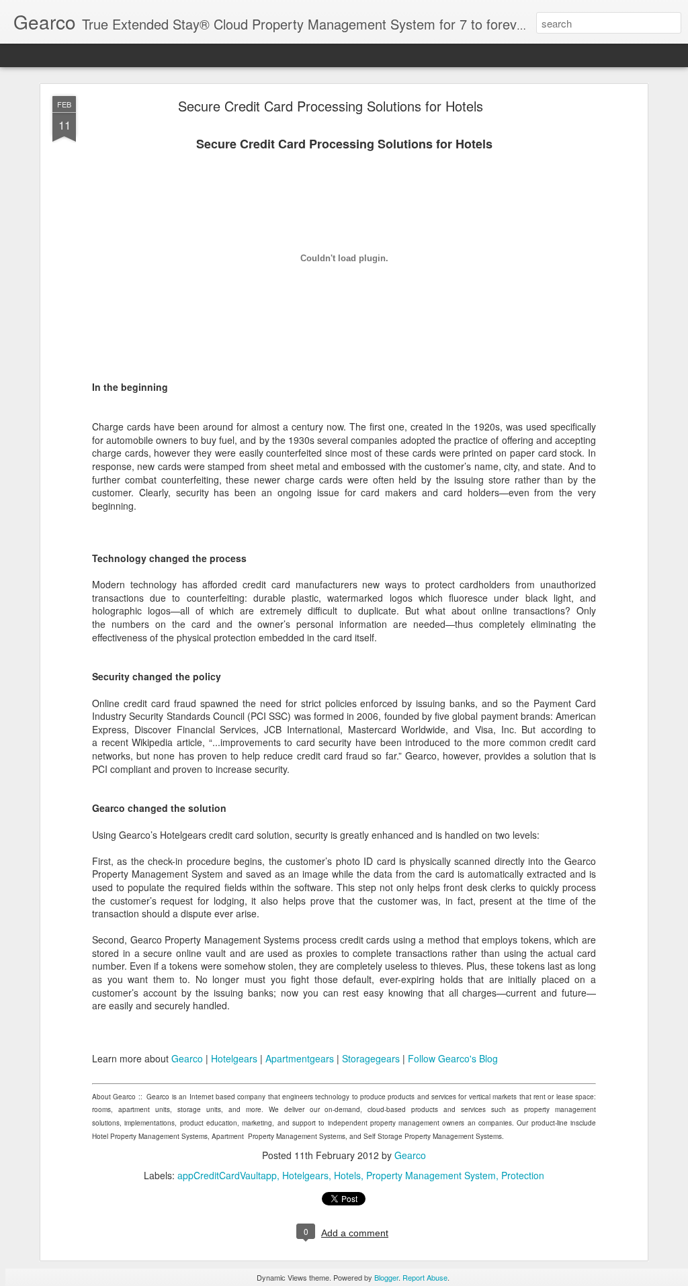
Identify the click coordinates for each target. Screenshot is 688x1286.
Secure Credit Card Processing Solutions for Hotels (330, 106)
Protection (522, 1175)
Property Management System (431, 1175)
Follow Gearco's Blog (453, 1058)
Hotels (347, 1175)
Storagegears (371, 1058)
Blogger (386, 1277)
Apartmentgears (299, 1058)
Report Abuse (424, 1277)
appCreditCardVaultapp (227, 1175)
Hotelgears (234, 1058)
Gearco (187, 1058)
